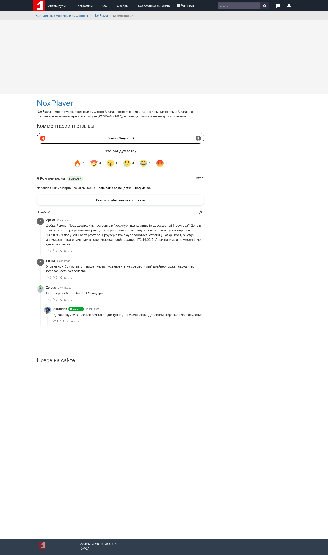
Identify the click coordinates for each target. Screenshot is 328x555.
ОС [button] (105, 5)
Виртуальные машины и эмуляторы (62, 15)
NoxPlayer (101, 15)
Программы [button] (84, 5)
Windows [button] (187, 5)
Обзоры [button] (123, 5)
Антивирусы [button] (57, 5)
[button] (277, 5)
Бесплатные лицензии (154, 5)
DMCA (84, 548)
